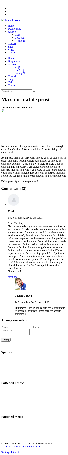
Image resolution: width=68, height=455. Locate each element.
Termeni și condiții (11, 446)
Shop (10, 46)
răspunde (12, 276)
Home (11, 25)
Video (11, 49)
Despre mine (14, 28)
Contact (12, 52)
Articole (12, 31)
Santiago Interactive (11, 452)
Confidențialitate (31, 446)
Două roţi (19, 37)
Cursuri (12, 43)
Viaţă (17, 34)
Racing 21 (20, 40)
